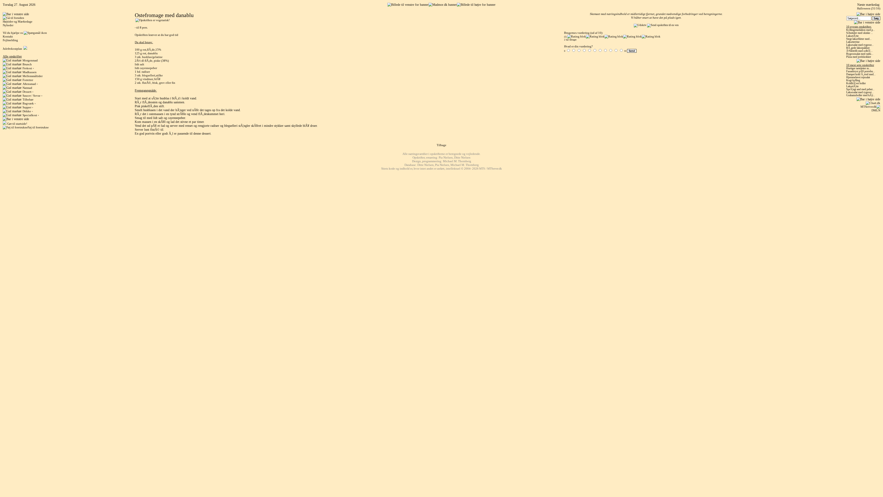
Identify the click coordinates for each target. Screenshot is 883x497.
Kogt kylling (853, 80)
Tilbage (441, 145)
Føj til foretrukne (38, 127)
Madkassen (30, 72)
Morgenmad (30, 60)
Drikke (28, 111)
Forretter (28, 80)
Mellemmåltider (33, 76)
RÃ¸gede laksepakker (858, 47)
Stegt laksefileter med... (859, 39)
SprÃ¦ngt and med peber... (860, 89)
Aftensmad (30, 84)
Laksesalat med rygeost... (860, 44)
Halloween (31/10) (868, 8)
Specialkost (31, 115)
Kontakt (8, 36)
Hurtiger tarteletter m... (858, 68)
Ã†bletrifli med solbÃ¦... (859, 50)
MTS (482, 168)
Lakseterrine (853, 41)
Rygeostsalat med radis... (859, 53)
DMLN (876, 110)
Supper (28, 107)
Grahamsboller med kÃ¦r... (860, 95)
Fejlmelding (10, 40)
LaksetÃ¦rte (852, 36)
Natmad (27, 88)
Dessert (28, 91)
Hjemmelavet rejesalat (858, 77)
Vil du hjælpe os (13, 33)
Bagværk (29, 103)
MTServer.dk (868, 106)
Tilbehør (28, 99)
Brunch (27, 64)
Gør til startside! (16, 123)
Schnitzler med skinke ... (859, 33)
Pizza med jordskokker (858, 56)
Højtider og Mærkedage (17, 21)
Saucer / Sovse (33, 95)
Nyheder (8, 25)
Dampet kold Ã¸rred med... (861, 74)
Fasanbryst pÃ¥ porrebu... (860, 71)
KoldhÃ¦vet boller (856, 83)
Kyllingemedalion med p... (860, 30)
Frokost (28, 68)
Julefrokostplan (13, 48)
